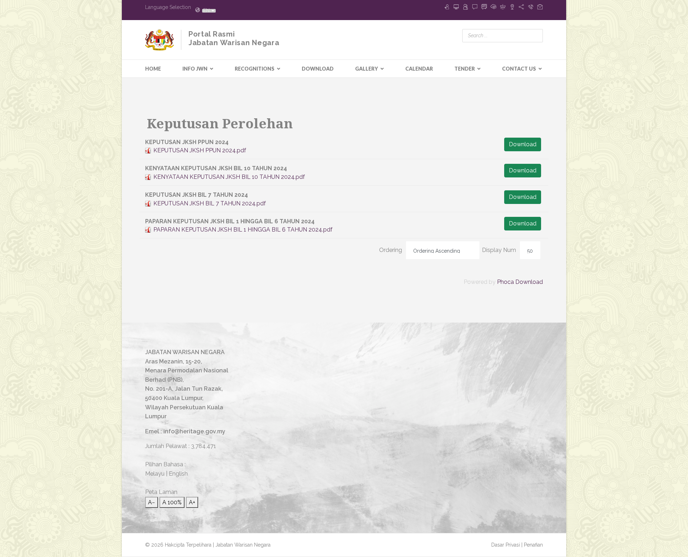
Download (318, 69)
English (178, 473)
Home (153, 69)
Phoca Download (520, 281)
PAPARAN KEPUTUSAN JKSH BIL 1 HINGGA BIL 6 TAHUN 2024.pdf (243, 229)
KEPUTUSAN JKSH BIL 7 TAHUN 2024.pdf (209, 203)
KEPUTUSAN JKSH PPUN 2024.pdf (199, 150)
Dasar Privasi (506, 545)
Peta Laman (161, 492)
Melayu (154, 473)
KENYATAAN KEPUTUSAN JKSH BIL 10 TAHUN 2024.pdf (229, 176)
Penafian (533, 545)
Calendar (419, 69)
